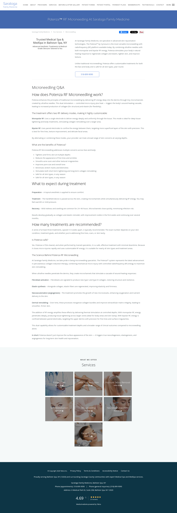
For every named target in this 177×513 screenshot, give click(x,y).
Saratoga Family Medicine (41, 32)
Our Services (57, 32)
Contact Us (125, 471)
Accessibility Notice (110, 471)
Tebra (99, 504)
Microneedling (71, 32)
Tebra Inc (63, 471)
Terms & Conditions (92, 471)
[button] (173, 5)
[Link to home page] (9, 5)
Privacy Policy (75, 471)
